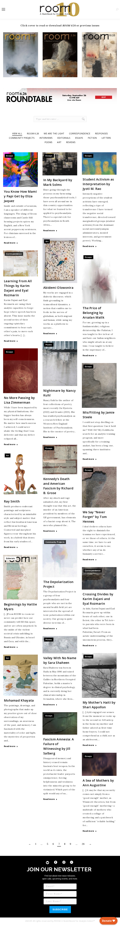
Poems (48, 142)
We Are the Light (54, 133)
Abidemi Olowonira (58, 287)
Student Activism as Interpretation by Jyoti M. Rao (98, 184)
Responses (101, 133)
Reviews (70, 142)
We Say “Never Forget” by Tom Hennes (95, 517)
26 (83, 843)
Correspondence (79, 133)
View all (17, 133)
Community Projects (22, 137)
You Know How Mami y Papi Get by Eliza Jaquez (20, 196)
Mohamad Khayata (19, 700)
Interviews (46, 137)
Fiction (92, 137)
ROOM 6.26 (33, 133)
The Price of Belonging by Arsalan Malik (93, 313)
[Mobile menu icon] (3, 9)
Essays (79, 137)
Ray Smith (12, 501)
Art (59, 142)
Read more (9, 243)
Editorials (63, 137)
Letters (106, 137)
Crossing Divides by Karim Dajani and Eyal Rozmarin (98, 599)
